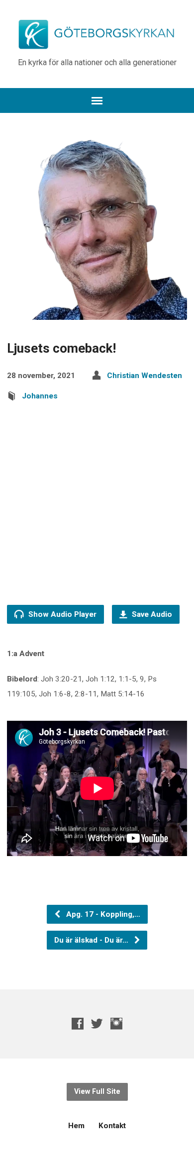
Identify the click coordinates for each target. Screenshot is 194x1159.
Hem (76, 1125)
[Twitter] (97, 1023)
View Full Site (97, 1091)
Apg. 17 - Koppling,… (102, 914)
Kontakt (112, 1125)
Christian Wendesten (144, 375)
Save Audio (151, 614)
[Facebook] (78, 1023)
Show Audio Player (61, 614)
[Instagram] (116, 1023)
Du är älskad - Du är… (92, 940)
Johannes (40, 395)
